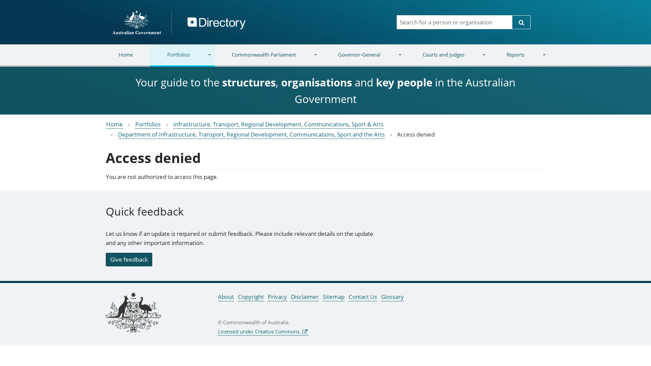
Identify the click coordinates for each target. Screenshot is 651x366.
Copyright (251, 297)
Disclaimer (305, 297)
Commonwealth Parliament (255, 58)
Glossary (392, 297)
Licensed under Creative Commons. (259, 331)
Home (126, 54)
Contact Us (363, 297)
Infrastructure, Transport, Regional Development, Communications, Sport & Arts (278, 124)
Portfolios (170, 58)
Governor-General (350, 58)
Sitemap (333, 297)
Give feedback (129, 259)
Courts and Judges (434, 58)
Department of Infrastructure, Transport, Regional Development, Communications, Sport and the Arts (251, 134)
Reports (506, 58)
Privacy (277, 297)
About (226, 297)
